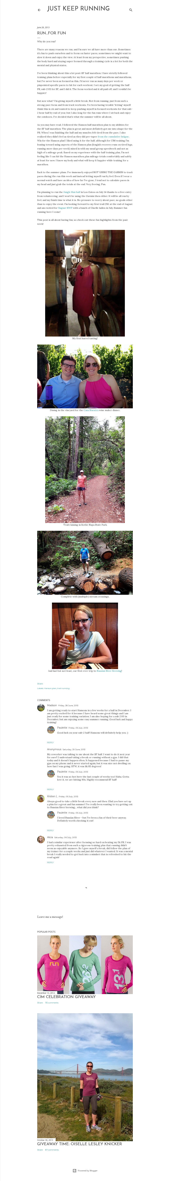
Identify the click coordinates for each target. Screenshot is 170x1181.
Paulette (62, 727)
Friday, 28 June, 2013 (68, 705)
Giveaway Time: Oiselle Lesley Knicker (79, 1144)
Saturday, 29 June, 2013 (74, 749)
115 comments (51, 1002)
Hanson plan (50, 688)
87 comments (52, 1150)
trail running (63, 688)
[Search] (131, 9)
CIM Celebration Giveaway (66, 997)
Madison (52, 705)
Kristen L (52, 796)
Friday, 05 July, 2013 (78, 728)
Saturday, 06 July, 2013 (65, 837)
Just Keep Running (78, 9)
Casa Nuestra (91, 410)
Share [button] (40, 683)
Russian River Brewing (109, 670)
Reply (50, 742)
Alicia (50, 837)
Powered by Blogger (87, 1170)
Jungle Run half (71, 192)
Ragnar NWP (65, 207)
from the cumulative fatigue (113, 136)
